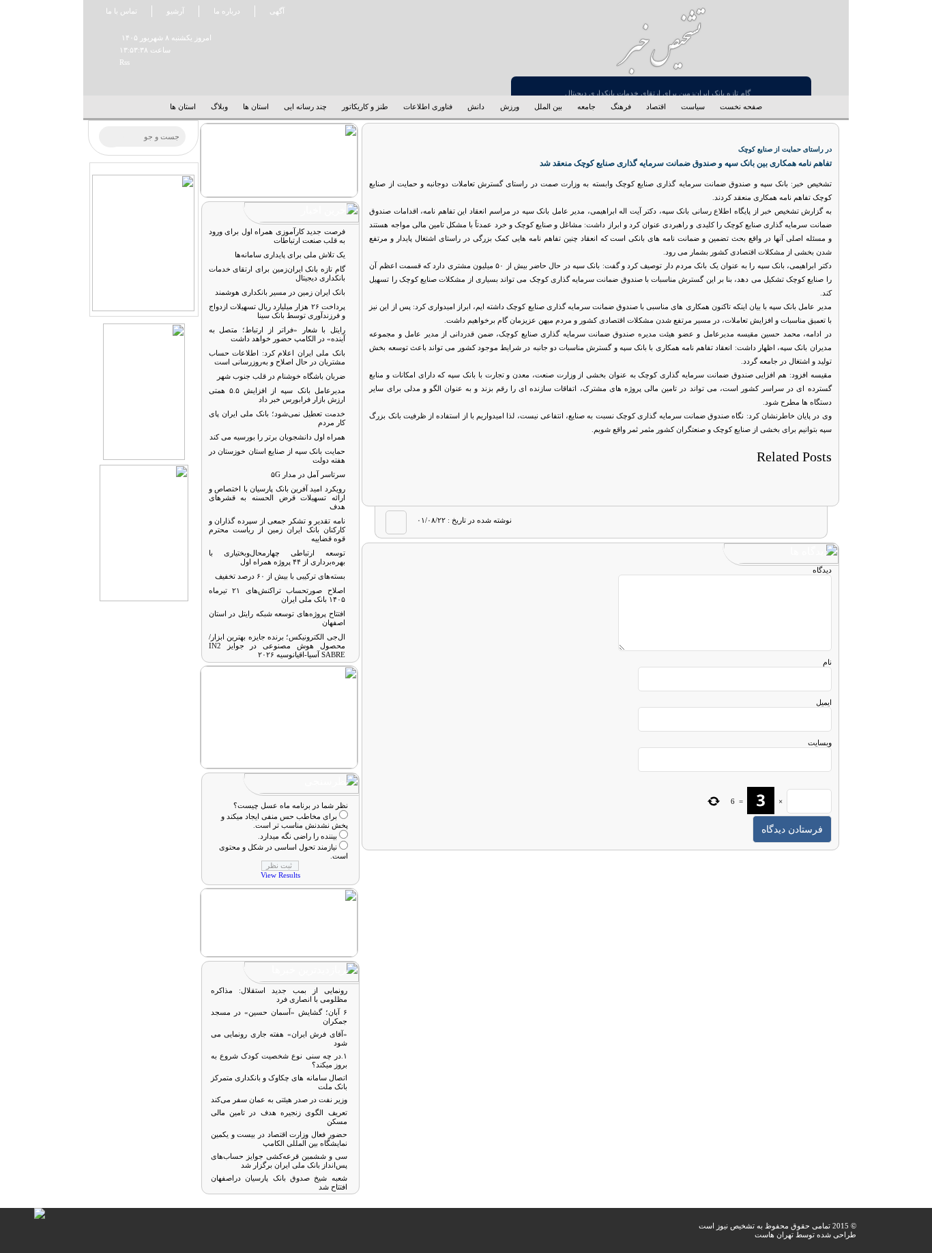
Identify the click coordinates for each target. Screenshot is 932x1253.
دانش (475, 106)
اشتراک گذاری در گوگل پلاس (755, 522)
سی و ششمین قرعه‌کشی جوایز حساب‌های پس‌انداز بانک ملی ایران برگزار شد (279, 1160)
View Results (280, 875)
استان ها (256, 106)
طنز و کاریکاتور (365, 106)
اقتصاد (656, 106)
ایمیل (824, 702)
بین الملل (548, 106)
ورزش (509, 106)
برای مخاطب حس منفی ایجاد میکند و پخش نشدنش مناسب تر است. (284, 820)
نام (827, 662)
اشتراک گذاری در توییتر (780, 522)
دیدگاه (822, 570)
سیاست (693, 106)
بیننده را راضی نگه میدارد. (297, 836)
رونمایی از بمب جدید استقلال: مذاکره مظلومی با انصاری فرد (279, 994)
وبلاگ (219, 106)
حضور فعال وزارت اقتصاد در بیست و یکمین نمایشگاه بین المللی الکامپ (279, 1138)
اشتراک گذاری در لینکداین (730, 522)
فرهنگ (621, 106)
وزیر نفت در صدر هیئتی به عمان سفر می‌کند (279, 1099)
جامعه (586, 106)
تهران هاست (774, 1234)
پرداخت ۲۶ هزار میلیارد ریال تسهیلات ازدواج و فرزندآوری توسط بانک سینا (657, 85)
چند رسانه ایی (305, 106)
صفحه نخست (741, 106)
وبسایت (820, 742)
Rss (119, 62)
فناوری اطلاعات (427, 106)
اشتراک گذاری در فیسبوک (806, 522)
